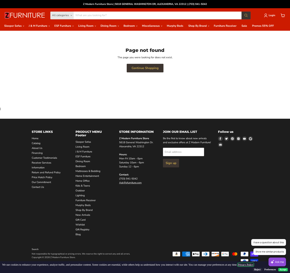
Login (272, 15)
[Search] (246, 15)
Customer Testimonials (44, 158)
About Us (37, 148)
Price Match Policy (42, 177)
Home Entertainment (87, 176)
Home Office (83, 181)
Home (35, 138)
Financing (37, 153)
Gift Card (81, 219)
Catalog (36, 143)
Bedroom (130, 26)
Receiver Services (41, 162)
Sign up (171, 163)
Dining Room (109, 26)
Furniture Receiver (225, 26)
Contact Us (38, 187)
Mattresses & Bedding (88, 171)
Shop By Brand (197, 26)
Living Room (86, 26)
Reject (257, 269)
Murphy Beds (175, 26)
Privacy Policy (245, 264)
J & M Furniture (38, 26)
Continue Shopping (145, 68)
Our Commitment (41, 182)
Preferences (270, 269)
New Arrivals (83, 215)
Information (38, 167)
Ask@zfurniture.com (130, 182)
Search (35, 249)
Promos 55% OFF (263, 26)
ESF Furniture (63, 26)
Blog (78, 234)
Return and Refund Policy (46, 172)
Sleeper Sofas (13, 26)
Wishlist (80, 224)
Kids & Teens (83, 185)
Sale (244, 26)
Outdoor (80, 190)
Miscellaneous (151, 26)
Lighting (80, 195)
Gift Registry (82, 229)
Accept (283, 269)
